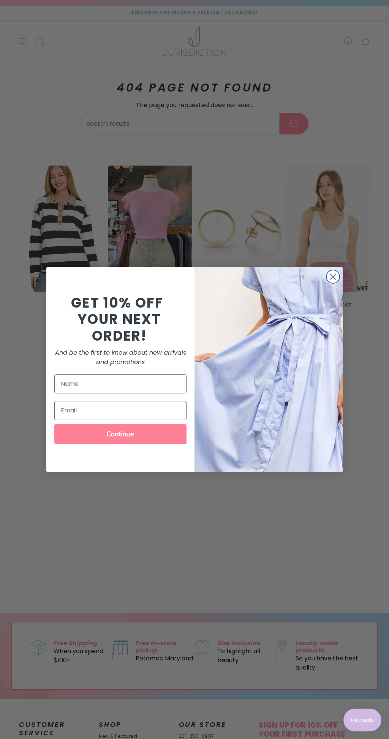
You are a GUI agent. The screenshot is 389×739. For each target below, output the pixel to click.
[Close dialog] (333, 276)
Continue (120, 434)
